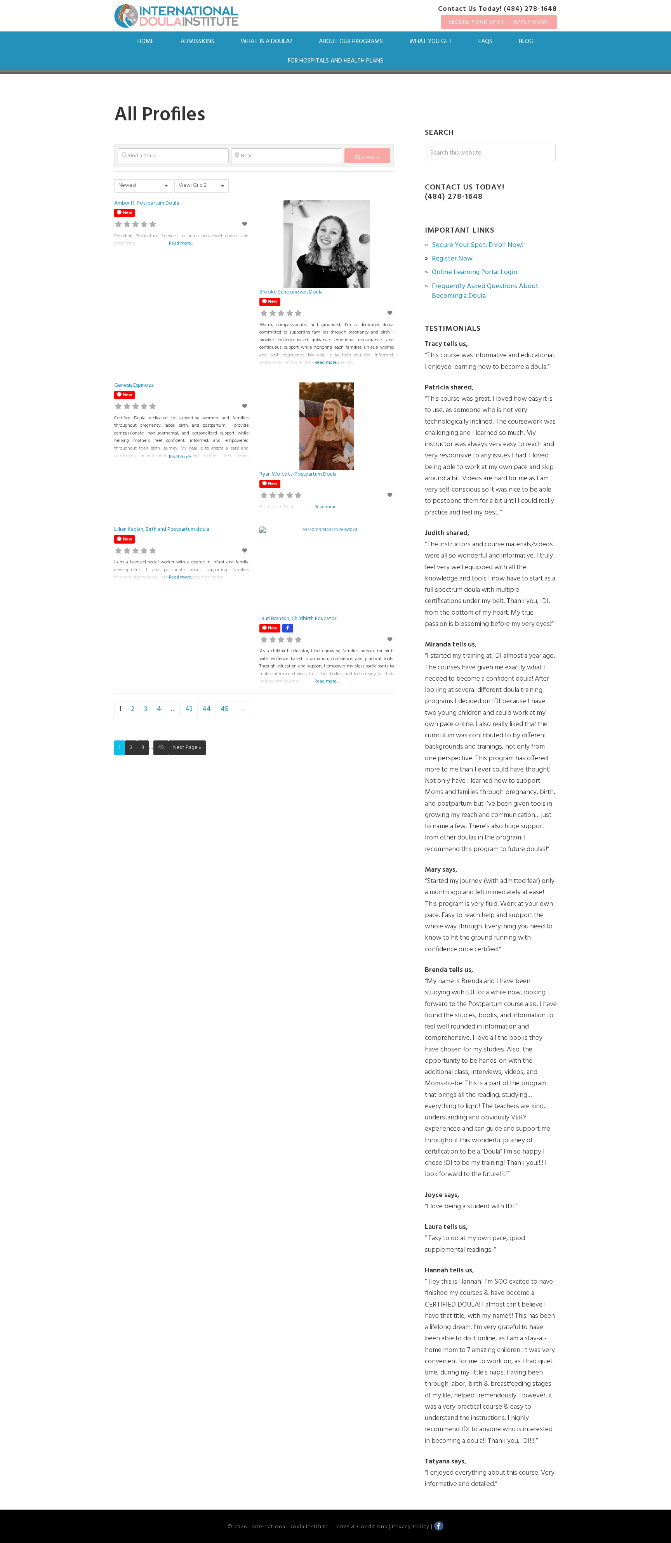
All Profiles (159, 115)
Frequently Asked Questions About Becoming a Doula (485, 291)
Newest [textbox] (127, 185)
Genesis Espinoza (134, 385)
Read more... (181, 243)
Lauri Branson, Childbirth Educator (297, 618)
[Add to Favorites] (245, 224)
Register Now (452, 258)
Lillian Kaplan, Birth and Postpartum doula (161, 529)
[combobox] (143, 186)
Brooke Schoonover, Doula (291, 292)
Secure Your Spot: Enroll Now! (477, 245)
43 (189, 709)
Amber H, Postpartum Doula (146, 203)
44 (206, 709)
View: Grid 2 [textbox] (193, 185)
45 (224, 709)
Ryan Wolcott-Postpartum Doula (298, 474)
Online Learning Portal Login (474, 272)
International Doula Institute (176, 16)
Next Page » (187, 747)
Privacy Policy (410, 1526)
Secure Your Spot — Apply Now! (498, 22)
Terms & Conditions (360, 1526)
